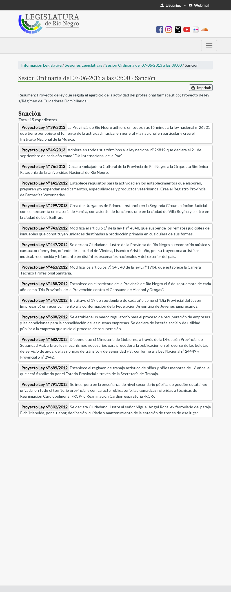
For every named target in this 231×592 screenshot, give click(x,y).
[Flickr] (196, 29)
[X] (178, 29)
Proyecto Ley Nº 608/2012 (44, 316)
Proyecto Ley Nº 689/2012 (44, 367)
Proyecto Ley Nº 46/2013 (43, 149)
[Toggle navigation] (209, 45)
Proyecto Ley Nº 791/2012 (44, 384)
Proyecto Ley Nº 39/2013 (43, 127)
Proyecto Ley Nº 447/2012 (44, 244)
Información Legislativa (41, 65)
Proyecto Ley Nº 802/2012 (44, 406)
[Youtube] (187, 29)
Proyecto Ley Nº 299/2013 (44, 205)
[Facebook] (160, 29)
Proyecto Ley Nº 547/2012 (44, 300)
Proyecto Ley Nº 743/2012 (44, 228)
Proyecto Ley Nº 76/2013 (43, 166)
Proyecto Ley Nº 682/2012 (44, 339)
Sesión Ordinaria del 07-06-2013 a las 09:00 (143, 65)
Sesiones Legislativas (83, 65)
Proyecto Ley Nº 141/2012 (44, 183)
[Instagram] (169, 29)
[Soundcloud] (205, 29)
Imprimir (203, 87)
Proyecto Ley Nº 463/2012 (44, 267)
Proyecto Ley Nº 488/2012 (44, 283)
